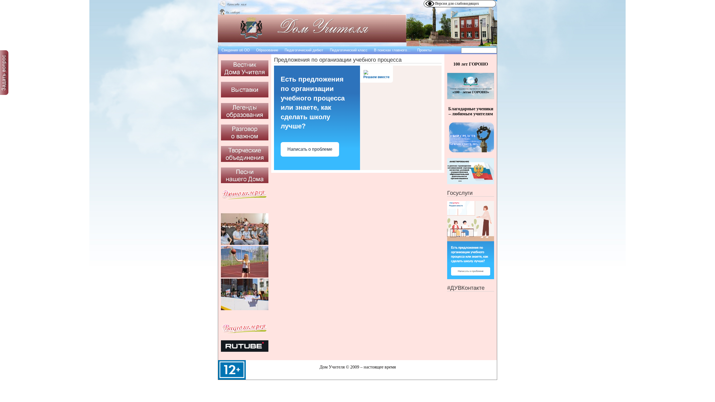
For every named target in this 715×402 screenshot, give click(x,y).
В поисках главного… (392, 50)
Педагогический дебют (304, 50)
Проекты (424, 50)
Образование (267, 50)
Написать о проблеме (309, 149)
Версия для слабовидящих (457, 3)
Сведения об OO (235, 50)
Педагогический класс (349, 50)
